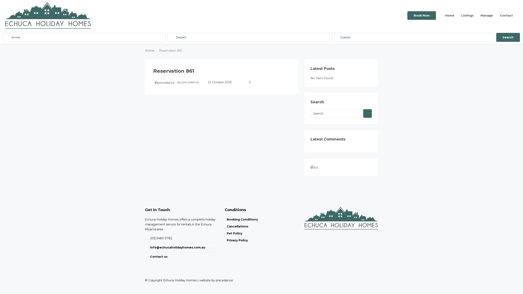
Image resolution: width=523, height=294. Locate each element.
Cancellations (237, 226)
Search (508, 37)
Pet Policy (234, 233)
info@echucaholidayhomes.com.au (177, 247)
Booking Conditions (242, 219)
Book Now (422, 15)
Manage (487, 15)
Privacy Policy (237, 240)
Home (449, 15)
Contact (506, 15)
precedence (190, 82)
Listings (467, 15)
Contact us (159, 256)
